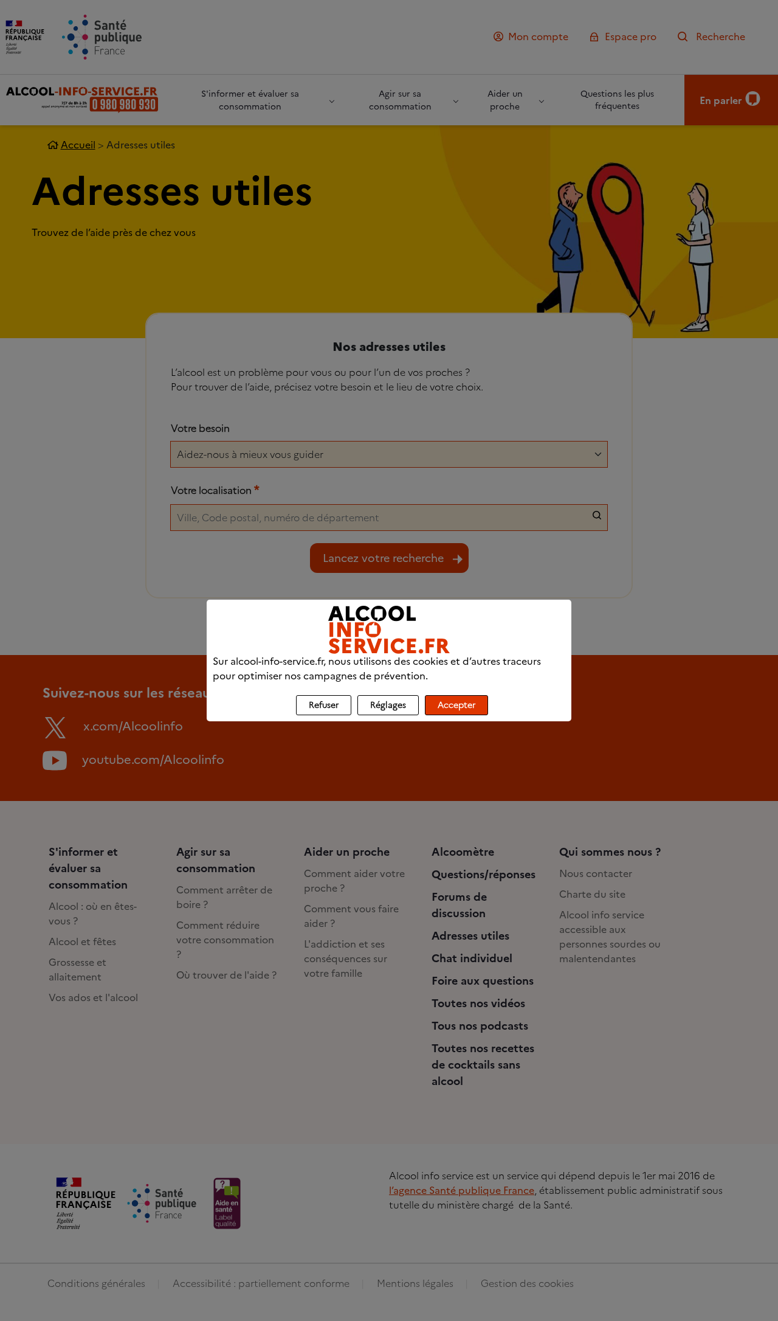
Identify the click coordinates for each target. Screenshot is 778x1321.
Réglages (388, 705)
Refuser (324, 705)
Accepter (456, 705)
